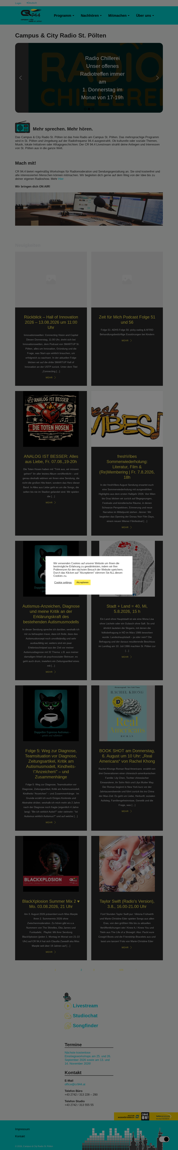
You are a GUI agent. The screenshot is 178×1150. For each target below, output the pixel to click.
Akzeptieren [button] (82, 582)
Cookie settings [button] (63, 582)
